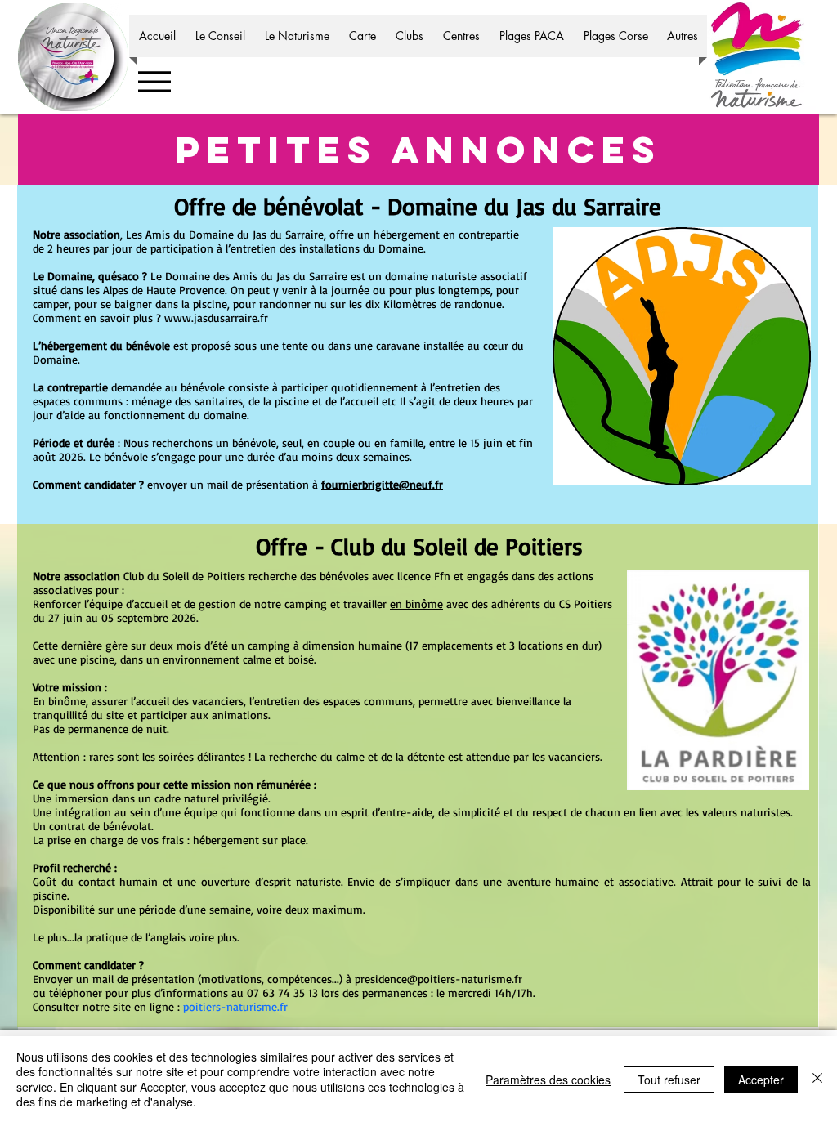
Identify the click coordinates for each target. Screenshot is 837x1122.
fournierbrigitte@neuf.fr (382, 484)
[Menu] (154, 81)
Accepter (761, 1079)
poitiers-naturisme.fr (235, 1006)
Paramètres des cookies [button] (548, 1079)
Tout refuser (669, 1079)
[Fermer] (817, 1079)
